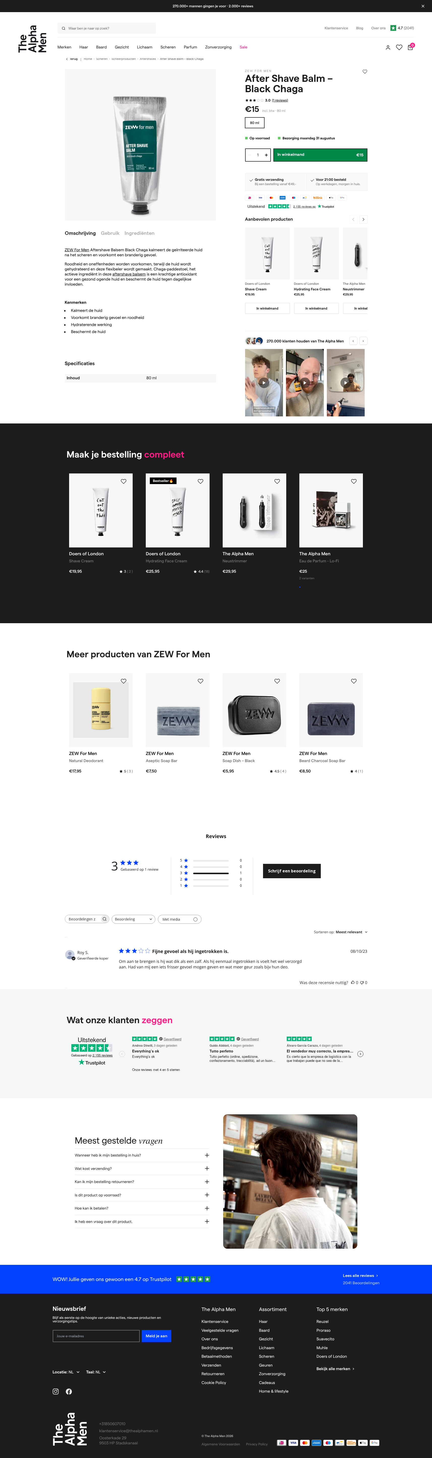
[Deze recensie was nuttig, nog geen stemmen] (353, 982)
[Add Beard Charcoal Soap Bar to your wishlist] (354, 681)
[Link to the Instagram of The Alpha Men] (56, 1392)
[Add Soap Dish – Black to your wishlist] (277, 681)
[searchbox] (82, 919)
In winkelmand (267, 308)
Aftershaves (148, 59)
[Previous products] (353, 219)
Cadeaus (267, 1383)
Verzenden (211, 1365)
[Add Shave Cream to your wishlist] (124, 481)
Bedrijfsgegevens (217, 1348)
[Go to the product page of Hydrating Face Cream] (316, 254)
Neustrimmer (354, 289)
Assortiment (273, 1309)
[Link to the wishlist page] (399, 47)
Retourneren (212, 1374)
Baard (264, 1330)
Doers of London (331, 1356)
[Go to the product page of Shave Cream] (267, 254)
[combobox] (105, 28)
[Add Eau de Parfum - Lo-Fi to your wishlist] (354, 481)
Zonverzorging (272, 1374)
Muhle (322, 1348)
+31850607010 (112, 1424)
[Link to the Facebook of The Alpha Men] (69, 1392)
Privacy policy (257, 1444)
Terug (74, 59)
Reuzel (322, 1322)
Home (88, 59)
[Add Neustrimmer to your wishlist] (277, 481)
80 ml (254, 123)
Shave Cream (256, 289)
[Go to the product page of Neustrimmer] (365, 254)
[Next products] (363, 219)
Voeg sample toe (315, 587)
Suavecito (325, 1339)
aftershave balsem (129, 274)
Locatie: (61, 1372)
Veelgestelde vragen (220, 1330)
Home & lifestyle (274, 1391)
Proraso (323, 1330)
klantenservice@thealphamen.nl (128, 1431)
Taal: (91, 1372)
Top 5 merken (332, 1309)
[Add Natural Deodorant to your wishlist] (124, 681)
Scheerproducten (123, 59)
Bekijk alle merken (333, 1369)
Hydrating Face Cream (312, 289)
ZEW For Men (77, 250)
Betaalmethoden (216, 1356)
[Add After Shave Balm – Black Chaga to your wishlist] (364, 71)
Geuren (266, 1365)
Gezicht (266, 1339)
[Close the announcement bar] (423, 6)
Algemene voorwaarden (220, 1444)
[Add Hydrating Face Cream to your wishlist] (200, 481)
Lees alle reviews (358, 1275)
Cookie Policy (213, 1383)
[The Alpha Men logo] (32, 39)
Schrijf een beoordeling (292, 871)
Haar (263, 1322)
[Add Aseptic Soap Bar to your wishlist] (200, 681)
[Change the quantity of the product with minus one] (250, 155)
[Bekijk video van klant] (264, 382)
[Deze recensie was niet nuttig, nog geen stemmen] (362, 982)
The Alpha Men (218, 1309)
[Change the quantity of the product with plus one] (266, 155)
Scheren (101, 59)
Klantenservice (214, 1322)
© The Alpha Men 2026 (217, 1436)
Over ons (209, 1339)
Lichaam (266, 1348)
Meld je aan (156, 1336)
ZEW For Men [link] (258, 71)
